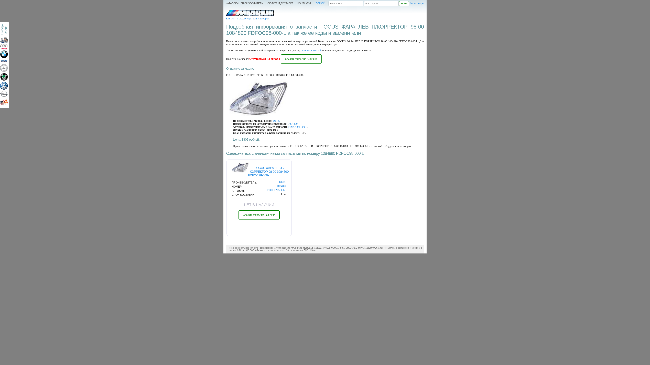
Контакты (304, 3)
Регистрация (417, 3)
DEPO (276, 120)
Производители (252, 3)
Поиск (320, 3)
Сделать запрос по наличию (301, 58)
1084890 (293, 123)
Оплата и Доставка (280, 3)
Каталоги (232, 3)
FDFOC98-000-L (297, 126)
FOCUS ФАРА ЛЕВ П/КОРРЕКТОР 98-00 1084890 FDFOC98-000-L (268, 171)
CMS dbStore (310, 250)
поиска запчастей (311, 50)
